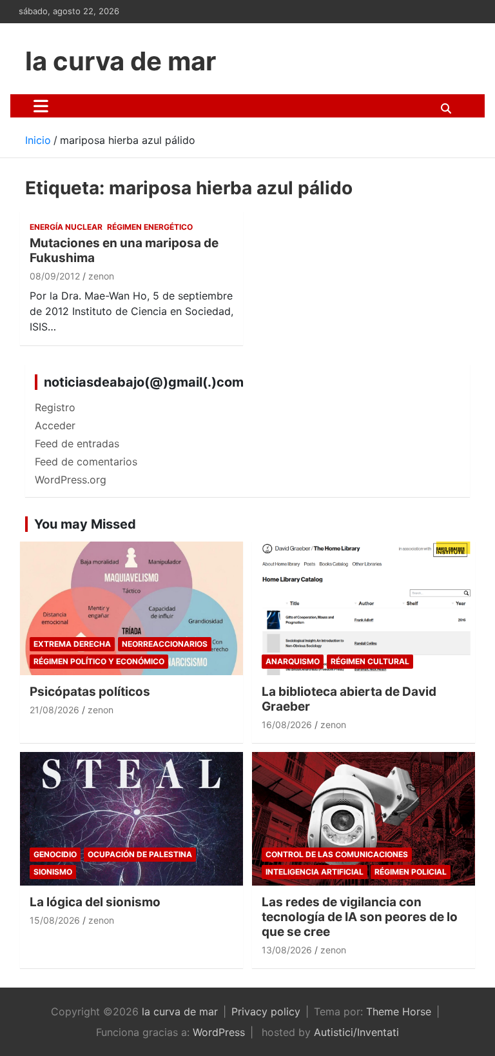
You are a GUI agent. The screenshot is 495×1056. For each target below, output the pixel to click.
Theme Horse (398, 1011)
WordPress (219, 1032)
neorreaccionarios (165, 644)
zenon (101, 275)
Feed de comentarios (86, 461)
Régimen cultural (370, 661)
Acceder (55, 425)
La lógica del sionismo (95, 902)
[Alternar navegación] (41, 105)
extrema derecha (72, 644)
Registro (55, 407)
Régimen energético (150, 227)
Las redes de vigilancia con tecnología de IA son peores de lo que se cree (360, 917)
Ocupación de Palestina (140, 854)
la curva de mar (120, 61)
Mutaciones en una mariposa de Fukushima (124, 250)
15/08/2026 (55, 920)
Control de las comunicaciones (337, 854)
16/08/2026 (287, 724)
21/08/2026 (54, 709)
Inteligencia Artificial (315, 872)
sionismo (53, 872)
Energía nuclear (66, 227)
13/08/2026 (287, 949)
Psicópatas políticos (90, 691)
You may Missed (85, 524)
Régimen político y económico (99, 661)
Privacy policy (265, 1011)
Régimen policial (410, 872)
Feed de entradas (77, 443)
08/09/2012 (55, 275)
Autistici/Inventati (356, 1032)
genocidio (55, 854)
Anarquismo (293, 661)
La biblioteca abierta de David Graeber (349, 699)
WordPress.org (70, 479)
